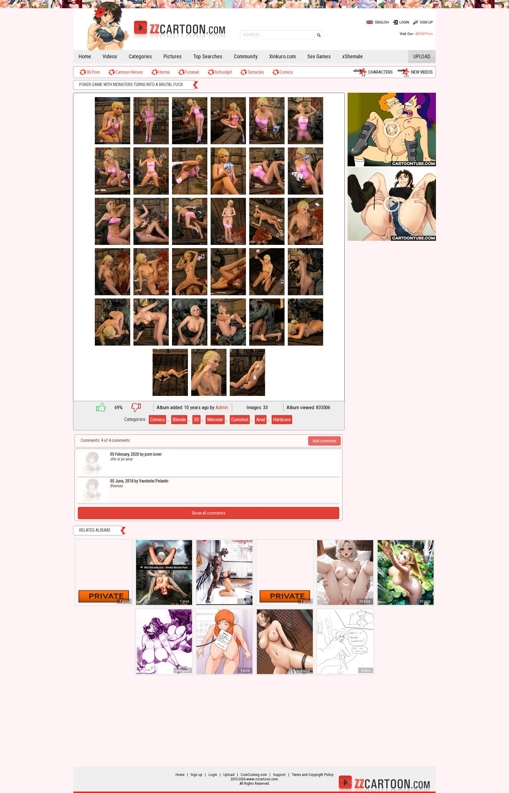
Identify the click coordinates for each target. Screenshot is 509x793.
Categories (140, 56)
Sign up (426, 22)
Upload (421, 56)
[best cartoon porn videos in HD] (392, 165)
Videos (110, 56)
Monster (215, 419)
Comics (286, 72)
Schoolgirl (223, 72)
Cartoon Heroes (129, 72)
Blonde (179, 419)
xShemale (352, 56)
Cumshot (239, 419)
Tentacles (255, 72)
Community (246, 56)
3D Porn (93, 72)
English (382, 22)
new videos (422, 72)
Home (85, 56)
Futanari (192, 72)
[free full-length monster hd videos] (392, 239)
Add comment (324, 441)
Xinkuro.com (282, 56)
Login (404, 22)
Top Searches (207, 56)
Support (279, 774)
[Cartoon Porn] (149, 34)
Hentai (164, 72)
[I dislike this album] (140, 407)
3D (196, 419)
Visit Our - (416, 33)
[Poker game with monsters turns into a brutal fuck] (112, 121)
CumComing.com (254, 774)
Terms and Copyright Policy (312, 774)
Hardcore (282, 419)
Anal (260, 419)
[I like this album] (98, 407)
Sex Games (319, 56)
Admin (222, 407)
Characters (380, 72)
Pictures (172, 56)
